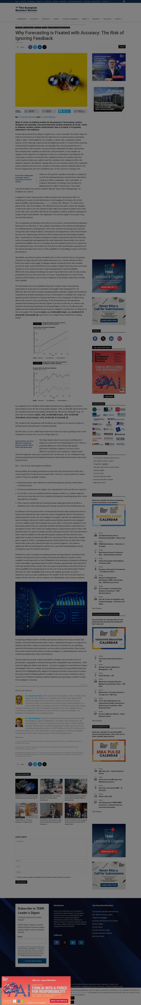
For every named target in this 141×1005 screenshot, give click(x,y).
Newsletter (63, 1)
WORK (56, 19)
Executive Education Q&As (102, 476)
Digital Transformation (71, 817)
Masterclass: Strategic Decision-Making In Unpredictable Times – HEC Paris (112, 684)
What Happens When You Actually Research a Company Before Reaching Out (50, 798)
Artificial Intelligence (46, 817)
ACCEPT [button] (70, 998)
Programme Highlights (100, 464)
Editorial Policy (96, 1)
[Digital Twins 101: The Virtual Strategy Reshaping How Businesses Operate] (26, 786)
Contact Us (105, 1)
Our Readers (31, 1)
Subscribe (55, 1)
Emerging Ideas (20, 817)
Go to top (84, 685)
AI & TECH (33, 19)
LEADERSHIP (21, 19)
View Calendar (97, 608)
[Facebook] (30, 47)
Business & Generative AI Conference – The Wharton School (112, 570)
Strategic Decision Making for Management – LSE (109, 668)
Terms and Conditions (80, 992)
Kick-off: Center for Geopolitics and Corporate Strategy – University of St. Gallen (112, 601)
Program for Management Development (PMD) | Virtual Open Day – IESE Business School (111, 580)
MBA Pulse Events (99, 483)
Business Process (45, 793)
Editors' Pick (38, 27)
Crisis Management (35, 24)
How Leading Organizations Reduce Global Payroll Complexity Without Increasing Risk (75, 798)
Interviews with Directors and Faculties (106, 467)
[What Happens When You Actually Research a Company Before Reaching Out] (51, 786)
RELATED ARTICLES (23, 774)
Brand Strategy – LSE (106, 675)
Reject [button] (71, 1002)
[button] (124, 1)
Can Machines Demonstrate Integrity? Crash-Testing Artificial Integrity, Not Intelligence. (51, 822)
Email (20, 937)
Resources (39, 1)
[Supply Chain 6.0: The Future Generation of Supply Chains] (26, 810)
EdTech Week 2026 (105, 796)
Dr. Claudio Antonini (27, 117)
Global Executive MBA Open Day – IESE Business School (111, 780)
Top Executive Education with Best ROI (106, 458)
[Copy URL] (44, 47)
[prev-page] (16, 828)
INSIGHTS (95, 19)
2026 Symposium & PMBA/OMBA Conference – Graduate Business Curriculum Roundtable (110, 804)
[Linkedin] (40, 47)
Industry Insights (98, 470)
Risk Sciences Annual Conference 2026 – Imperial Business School (111, 553)
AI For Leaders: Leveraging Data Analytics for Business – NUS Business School (110, 590)
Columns (44, 27)
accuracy (48, 203)
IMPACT (85, 19)
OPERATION (24, 24)
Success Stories (98, 473)
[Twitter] (35, 47)
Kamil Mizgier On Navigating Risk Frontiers (58, 27)
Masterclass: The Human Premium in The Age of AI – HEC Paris (111, 693)
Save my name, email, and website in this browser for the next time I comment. (44, 877)
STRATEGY (45, 19)
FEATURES (107, 19)
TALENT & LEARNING (70, 19)
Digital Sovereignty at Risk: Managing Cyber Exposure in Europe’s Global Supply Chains (76, 822)
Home (17, 1)
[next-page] (20, 828)
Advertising (87, 1)
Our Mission (47, 1)
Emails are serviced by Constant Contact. (31, 955)
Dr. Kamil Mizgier (48, 117)
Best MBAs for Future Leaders (103, 461)
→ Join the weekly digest (32, 961)
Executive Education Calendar (103, 479)
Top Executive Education (75, 1)
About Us (23, 1)
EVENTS (118, 19)
